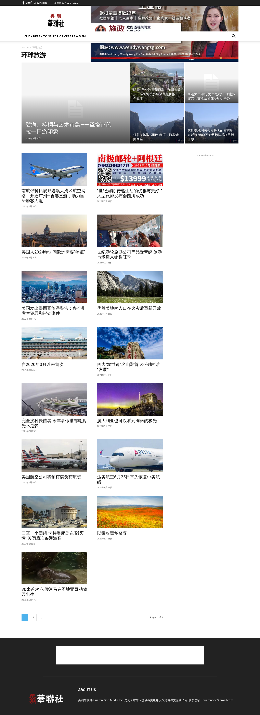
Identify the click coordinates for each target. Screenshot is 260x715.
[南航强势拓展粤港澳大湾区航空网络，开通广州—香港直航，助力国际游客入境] (54, 169)
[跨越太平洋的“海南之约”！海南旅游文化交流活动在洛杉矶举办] (211, 83)
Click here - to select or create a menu (55, 36)
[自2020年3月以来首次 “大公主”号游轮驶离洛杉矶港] (54, 343)
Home (25, 47)
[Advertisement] (130, 655)
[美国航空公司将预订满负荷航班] (54, 455)
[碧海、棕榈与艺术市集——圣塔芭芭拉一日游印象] (76, 109)
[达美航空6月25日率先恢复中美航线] (130, 455)
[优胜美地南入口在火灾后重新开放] (130, 287)
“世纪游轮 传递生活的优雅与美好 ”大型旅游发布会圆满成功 (129, 193)
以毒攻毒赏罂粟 (112, 533)
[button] (233, 37)
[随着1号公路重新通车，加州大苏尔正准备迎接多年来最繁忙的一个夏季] (157, 83)
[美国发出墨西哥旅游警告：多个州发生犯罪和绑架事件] (54, 287)
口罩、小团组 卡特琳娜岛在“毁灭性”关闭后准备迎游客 (53, 536)
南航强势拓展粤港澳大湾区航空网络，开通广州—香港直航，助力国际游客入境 (54, 195)
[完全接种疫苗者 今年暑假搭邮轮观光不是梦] (54, 399)
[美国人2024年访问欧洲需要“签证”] (54, 231)
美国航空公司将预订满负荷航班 (51, 477)
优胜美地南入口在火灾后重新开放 (129, 308)
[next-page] (41, 617)
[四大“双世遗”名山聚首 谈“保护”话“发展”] (130, 343)
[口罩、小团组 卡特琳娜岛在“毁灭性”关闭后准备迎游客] (54, 512)
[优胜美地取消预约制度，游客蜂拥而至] (157, 123)
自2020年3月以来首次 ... (45, 364)
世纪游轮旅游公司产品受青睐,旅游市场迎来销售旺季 (129, 255)
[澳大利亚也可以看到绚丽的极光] (130, 399)
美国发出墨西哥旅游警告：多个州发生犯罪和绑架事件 (54, 311)
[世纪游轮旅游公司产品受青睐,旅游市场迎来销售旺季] (130, 231)
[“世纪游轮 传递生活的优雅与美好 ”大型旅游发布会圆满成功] (130, 169)
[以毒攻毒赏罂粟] (130, 512)
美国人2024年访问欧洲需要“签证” (54, 252)
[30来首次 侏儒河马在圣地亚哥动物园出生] (54, 568)
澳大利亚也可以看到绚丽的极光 (127, 420)
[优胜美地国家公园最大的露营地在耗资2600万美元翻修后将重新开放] (211, 123)
